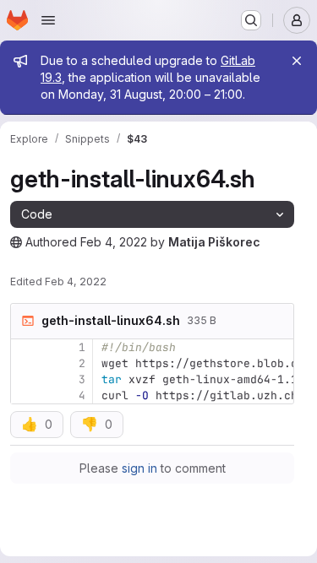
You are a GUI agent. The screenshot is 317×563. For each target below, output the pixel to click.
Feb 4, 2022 (113, 242)
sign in (139, 468)
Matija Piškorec (214, 242)
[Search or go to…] (251, 20)
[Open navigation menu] (48, 20)
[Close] (297, 61)
